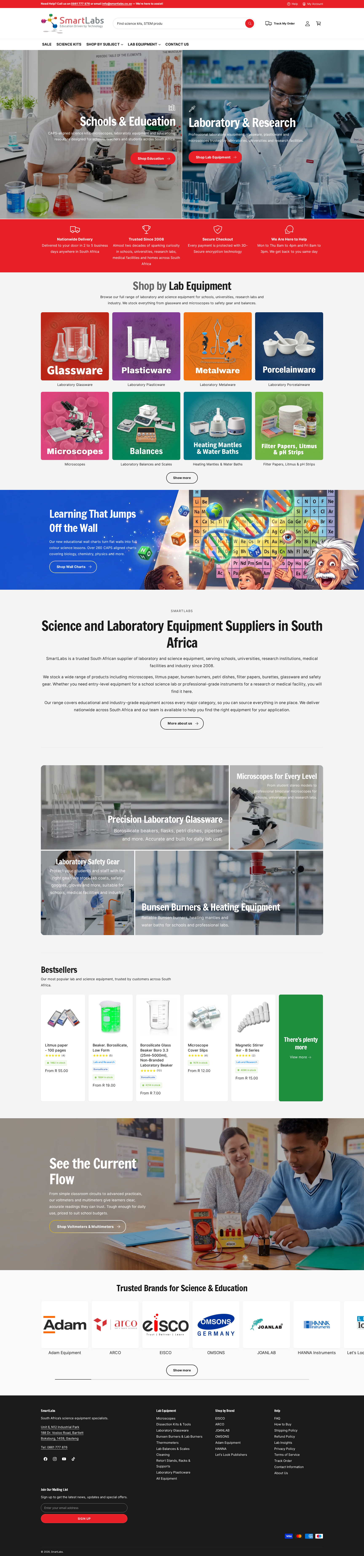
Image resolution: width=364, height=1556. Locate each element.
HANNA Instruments (317, 1352)
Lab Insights (283, 1443)
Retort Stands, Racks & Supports (173, 1463)
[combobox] (184, 23)
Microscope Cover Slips (198, 1047)
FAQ (277, 1418)
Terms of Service (287, 1455)
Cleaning (163, 1455)
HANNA (220, 1449)
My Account (315, 3)
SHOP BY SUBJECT (102, 44)
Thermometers (167, 1443)
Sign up (84, 1518)
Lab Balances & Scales (173, 1449)
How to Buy (282, 1424)
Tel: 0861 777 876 (54, 1447)
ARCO (115, 1352)
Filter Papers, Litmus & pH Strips (289, 464)
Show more (182, 478)
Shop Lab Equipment (213, 157)
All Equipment (166, 1478)
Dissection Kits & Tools (173, 1424)
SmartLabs (57, 1551)
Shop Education (151, 158)
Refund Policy (284, 1436)
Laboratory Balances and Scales (146, 464)
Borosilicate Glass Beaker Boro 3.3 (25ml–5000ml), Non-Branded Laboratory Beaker (156, 1055)
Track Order (283, 1461)
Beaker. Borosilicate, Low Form (110, 1047)
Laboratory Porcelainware (289, 385)
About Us (281, 1473)
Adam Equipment (64, 1352)
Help (295, 3)
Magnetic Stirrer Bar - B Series (250, 1047)
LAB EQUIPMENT (142, 44)
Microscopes (75, 464)
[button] (318, 23)
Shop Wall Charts (71, 567)
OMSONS (216, 1352)
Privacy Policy (284, 1449)
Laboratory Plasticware (146, 385)
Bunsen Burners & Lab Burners (179, 1436)
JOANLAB (266, 1352)
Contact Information (289, 1467)
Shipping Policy (285, 1430)
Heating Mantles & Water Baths (217, 464)
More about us (180, 723)
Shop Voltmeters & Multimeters (85, 1226)
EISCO (165, 1352)
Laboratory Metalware (217, 385)
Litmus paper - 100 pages (56, 1047)
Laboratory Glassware (74, 385)
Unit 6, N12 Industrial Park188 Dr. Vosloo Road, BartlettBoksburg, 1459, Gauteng (62, 1432)
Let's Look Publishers (231, 1455)
